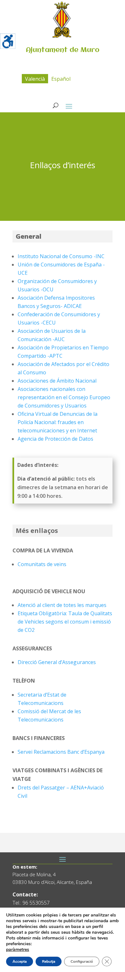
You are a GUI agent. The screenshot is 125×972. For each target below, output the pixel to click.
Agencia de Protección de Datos (55, 438)
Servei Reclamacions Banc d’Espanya (61, 751)
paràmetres (17, 950)
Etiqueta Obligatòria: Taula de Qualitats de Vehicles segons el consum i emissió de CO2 (65, 621)
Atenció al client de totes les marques (62, 605)
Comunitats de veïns (42, 564)
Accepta (20, 961)
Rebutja (48, 961)
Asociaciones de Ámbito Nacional (57, 380)
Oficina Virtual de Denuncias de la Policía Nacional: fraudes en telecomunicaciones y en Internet (57, 422)
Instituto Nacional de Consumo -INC (61, 256)
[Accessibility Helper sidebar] (7, 41)
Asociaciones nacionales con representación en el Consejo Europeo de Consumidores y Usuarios (64, 397)
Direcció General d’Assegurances (57, 662)
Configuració (82, 961)
